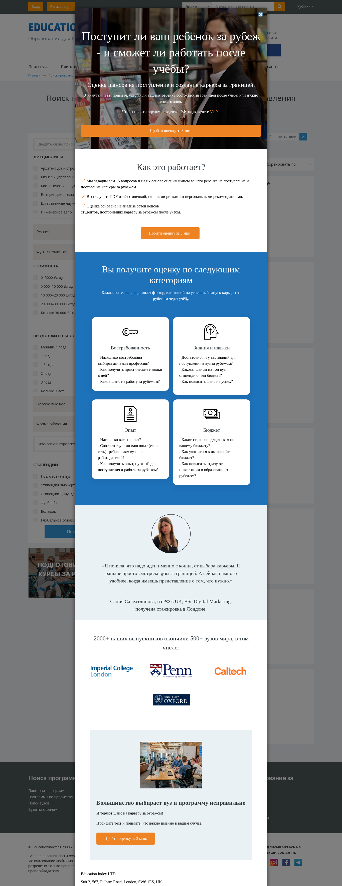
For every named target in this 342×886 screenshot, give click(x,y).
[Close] (260, 14)
